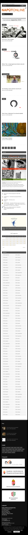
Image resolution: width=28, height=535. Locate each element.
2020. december (18, 265)
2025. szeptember (6, 282)
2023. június (5, 351)
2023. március (5, 358)
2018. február (17, 351)
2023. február (5, 361)
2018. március (17, 348)
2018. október (17, 330)
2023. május (5, 353)
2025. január (5, 303)
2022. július (5, 379)
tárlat (22, 450)
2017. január (17, 384)
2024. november (6, 308)
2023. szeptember (6, 343)
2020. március (17, 287)
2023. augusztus (6, 346)
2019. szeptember (18, 303)
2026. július (5, 257)
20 (24, 241)
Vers (4, 99)
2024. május (5, 323)
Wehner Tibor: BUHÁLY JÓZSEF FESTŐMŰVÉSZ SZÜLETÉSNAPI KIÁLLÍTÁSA (12, 208)
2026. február (5, 270)
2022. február (5, 391)
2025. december (6, 275)
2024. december (6, 305)
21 (3, 243)
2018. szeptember (18, 333)
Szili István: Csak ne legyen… (8, 39)
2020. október (17, 270)
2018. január (17, 353)
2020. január (17, 292)
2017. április (17, 376)
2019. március (17, 318)
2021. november (6, 399)
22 (7, 243)
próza (11, 450)
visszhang (9, 452)
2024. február (5, 330)
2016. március (17, 409)
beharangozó (8, 447)
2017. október (17, 361)
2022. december (6, 366)
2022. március (5, 389)
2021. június (5, 412)
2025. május (5, 292)
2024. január (5, 333)
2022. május (5, 384)
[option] (14, 223)
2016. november (18, 389)
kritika (16, 449)
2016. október (17, 391)
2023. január (5, 363)
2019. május (17, 313)
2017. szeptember (18, 363)
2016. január (17, 414)
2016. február (17, 412)
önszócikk (13, 452)
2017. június (17, 371)
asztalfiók (3, 447)
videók (6, 452)
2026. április (5, 265)
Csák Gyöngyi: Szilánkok (7, 138)
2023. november (6, 338)
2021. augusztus (6, 406)
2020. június (17, 280)
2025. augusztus (6, 285)
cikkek (12, 447)
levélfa (23, 449)
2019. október (17, 300)
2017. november (18, 358)
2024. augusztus (6, 315)
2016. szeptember (18, 394)
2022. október (5, 371)
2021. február (17, 259)
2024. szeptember (6, 313)
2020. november (18, 267)
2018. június (17, 341)
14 (3, 241)
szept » (24, 247)
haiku (6, 449)
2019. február (17, 320)
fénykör (3, 449)
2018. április (17, 346)
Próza (4, 25)
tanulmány (18, 450)
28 (3, 245)
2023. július (5, 348)
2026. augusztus (6, 254)
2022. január (5, 394)
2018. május (17, 343)
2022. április (5, 386)
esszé (21, 447)
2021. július (5, 409)
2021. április (17, 254)
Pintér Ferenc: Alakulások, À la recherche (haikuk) (12, 113)
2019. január (17, 323)
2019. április (17, 315)
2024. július (5, 318)
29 (7, 245)
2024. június (5, 320)
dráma (18, 447)
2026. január (5, 272)
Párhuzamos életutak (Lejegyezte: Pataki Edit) (12, 193)
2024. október (5, 310)
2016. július (17, 399)
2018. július (17, 338)
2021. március (17, 257)
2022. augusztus (6, 376)
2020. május (17, 282)
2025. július (5, 287)
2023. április (5, 356)
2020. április (17, 285)
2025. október (5, 280)
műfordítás (7, 450)
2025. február (5, 300)
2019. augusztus (18, 305)
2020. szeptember (18, 272)
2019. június (17, 310)
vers (3, 452)
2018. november (18, 328)
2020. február (17, 290)
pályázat (14, 450)
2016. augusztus (18, 396)
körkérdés (19, 449)
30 (10, 245)
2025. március (5, 297)
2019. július (17, 308)
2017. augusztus (18, 366)
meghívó (3, 450)
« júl (3, 247)
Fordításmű (5, 74)
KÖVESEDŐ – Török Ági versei (9, 199)
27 (24, 243)
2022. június (5, 381)
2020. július (17, 277)
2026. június (5, 259)
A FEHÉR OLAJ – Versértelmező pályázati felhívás (12, 196)
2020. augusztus (18, 275)
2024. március (5, 328)
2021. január (17, 262)
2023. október (5, 341)
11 (17, 239)
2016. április (17, 406)
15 (7, 241)
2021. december (6, 396)
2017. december (18, 356)
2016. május (17, 404)
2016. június (17, 401)
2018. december (18, 325)
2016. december (18, 386)
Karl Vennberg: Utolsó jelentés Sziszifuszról (11, 88)
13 (24, 239)
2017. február (17, 381)
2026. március (5, 267)
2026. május (5, 262)
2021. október (5, 401)
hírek (13, 449)
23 (10, 243)
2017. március (17, 379)
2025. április (5, 295)
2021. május (5, 414)
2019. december (18, 295)
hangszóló (9, 449)
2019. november (18, 297)
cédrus (15, 447)
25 (17, 243)
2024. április (5, 325)
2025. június (5, 290)
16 (10, 241)
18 (17, 241)
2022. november (6, 368)
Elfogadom (17, 531)
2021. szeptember (6, 404)
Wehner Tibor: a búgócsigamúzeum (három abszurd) (13, 64)
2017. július (17, 368)
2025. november (6, 277)
